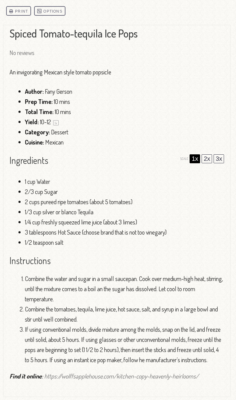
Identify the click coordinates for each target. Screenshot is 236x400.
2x (207, 158)
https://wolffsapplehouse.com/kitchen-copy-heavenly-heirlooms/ (121, 376)
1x (195, 158)
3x (219, 158)
